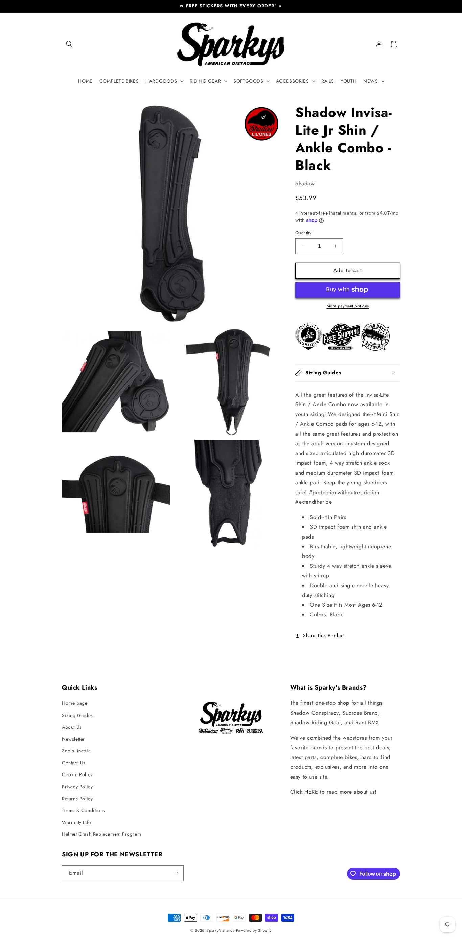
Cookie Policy (77, 774)
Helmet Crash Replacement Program (101, 834)
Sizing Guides (77, 715)
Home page (74, 703)
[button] (69, 44)
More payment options (348, 306)
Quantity (303, 233)
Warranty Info (76, 822)
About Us (72, 727)
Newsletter (73, 739)
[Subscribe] (175, 873)
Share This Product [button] (324, 635)
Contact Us (74, 762)
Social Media (76, 750)
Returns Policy (77, 798)
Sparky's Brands (220, 930)
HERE (311, 792)
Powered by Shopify (254, 930)
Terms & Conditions (83, 810)
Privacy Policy (77, 786)
